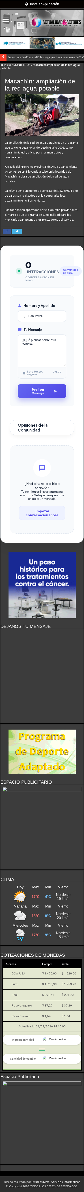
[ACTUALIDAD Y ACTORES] (42, 23)
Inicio (7, 65)
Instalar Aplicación (44, 4)
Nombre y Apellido (39, 305)
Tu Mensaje (33, 329)
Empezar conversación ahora (42, 513)
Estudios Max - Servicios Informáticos (56, 1182)
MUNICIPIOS (21, 65)
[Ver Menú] (5, 20)
